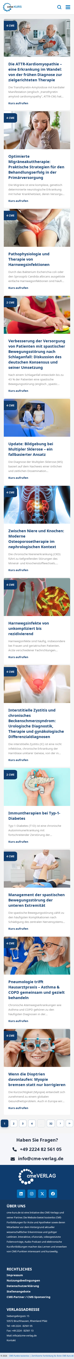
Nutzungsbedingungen (23, 1280)
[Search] (59, 7)
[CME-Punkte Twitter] (42, 1194)
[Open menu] (68, 7)
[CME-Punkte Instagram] (32, 1194)
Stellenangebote (19, 1291)
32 (52, 1124)
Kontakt (11, 1340)
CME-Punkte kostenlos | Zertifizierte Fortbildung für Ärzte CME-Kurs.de (41, 1356)
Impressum (15, 1275)
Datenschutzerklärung (23, 1286)
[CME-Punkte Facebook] (53, 1194)
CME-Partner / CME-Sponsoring (28, 1297)
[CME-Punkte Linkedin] (21, 1194)
